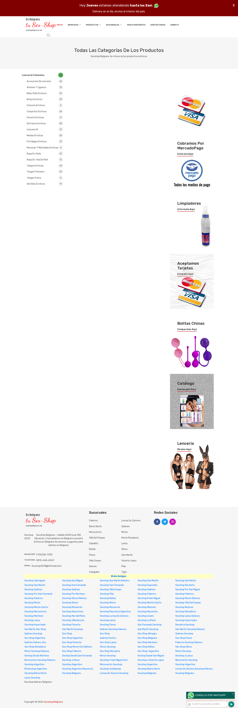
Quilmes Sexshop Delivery (113, 629)
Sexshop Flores (108, 624)
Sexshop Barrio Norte (149, 668)
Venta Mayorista (136, 25)
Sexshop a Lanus (184, 655)
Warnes (93, 566)
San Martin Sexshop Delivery (190, 629)
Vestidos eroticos (44, 183)
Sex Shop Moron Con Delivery (77, 646)
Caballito (93, 543)
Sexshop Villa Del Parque (188, 602)
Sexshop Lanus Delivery (187, 616)
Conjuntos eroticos (44, 111)
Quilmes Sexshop (33, 633)
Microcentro (95, 532)
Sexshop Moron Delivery (187, 598)
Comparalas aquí (187, 329)
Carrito (174, 25)
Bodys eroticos (44, 99)
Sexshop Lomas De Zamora (114, 616)
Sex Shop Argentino (72, 638)
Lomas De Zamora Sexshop (114, 673)
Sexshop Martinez (33, 616)
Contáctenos (157, 25)
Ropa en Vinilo (44, 153)
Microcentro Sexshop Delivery (40, 660)
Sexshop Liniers (146, 616)
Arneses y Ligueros (44, 87)
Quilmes (125, 526)
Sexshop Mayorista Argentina (115, 611)
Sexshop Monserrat (72, 607)
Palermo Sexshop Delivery (189, 642)
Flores (92, 555)
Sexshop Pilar (107, 594)
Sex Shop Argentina (34, 638)
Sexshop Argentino (34, 664)
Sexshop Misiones (147, 607)
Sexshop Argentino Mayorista (77, 668)
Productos (92, 25)
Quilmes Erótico (108, 638)
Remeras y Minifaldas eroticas (44, 147)
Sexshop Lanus (32, 620)
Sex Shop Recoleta (110, 651)
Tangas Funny (44, 177)
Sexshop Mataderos (185, 611)
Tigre (124, 572)
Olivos (124, 549)
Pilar (123, 566)
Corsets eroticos (44, 117)
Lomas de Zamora (130, 520)
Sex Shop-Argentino (148, 651)
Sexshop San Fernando (74, 585)
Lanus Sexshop (32, 677)
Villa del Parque (97, 537)
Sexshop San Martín (148, 580)
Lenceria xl (44, 129)
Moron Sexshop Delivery (36, 651)
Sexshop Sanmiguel (34, 580)
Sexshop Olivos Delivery (74, 598)
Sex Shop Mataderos (35, 646)
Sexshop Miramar (184, 607)
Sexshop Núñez (108, 598)
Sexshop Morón (32, 602)
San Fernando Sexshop (150, 624)
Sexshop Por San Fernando (38, 594)
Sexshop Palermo (147, 594)
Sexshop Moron (70, 602)
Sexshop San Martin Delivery (115, 580)
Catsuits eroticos (44, 105)
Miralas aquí (184, 449)
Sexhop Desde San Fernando (77, 655)
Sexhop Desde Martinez (36, 655)
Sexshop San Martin (185, 580)
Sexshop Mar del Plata (73, 616)
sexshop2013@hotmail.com (47, 566)
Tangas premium (44, 171)
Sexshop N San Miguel (149, 598)
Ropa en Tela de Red (44, 159)
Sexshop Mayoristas (72, 611)
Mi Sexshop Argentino (35, 668)
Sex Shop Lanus (108, 642)
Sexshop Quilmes (33, 589)
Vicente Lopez (128, 560)
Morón (124, 532)
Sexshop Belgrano (71, 673)
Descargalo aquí (186, 389)
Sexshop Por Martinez (73, 594)
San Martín (127, 555)
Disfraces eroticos (44, 123)
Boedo (92, 549)
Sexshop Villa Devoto (73, 620)
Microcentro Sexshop (186, 660)
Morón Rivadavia (129, 537)
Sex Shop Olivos (183, 646)
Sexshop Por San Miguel (187, 589)
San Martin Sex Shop (35, 629)
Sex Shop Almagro (147, 633)
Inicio (60, 25)
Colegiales (94, 572)
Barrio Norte (95, 526)
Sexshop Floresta (71, 624)
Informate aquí (186, 209)
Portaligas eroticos (44, 141)
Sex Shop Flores (183, 638)
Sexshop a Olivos (71, 660)
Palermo (93, 520)
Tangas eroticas (44, 165)
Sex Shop (67, 633)
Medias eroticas (44, 135)
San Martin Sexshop (72, 629)
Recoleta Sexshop (184, 624)
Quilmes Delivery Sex (35, 642)
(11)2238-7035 (44, 554)
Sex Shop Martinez (147, 642)
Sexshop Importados (186, 620)
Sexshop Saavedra (147, 585)
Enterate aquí (185, 154)
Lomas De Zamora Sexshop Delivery (194, 668)
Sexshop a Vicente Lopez (151, 660)
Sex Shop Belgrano (147, 638)
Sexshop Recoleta (184, 585)
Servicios (73, 25)
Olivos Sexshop (108, 646)
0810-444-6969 (45, 560)
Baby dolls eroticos (44, 93)
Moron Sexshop (183, 651)
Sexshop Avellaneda (110, 668)
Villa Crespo (95, 560)
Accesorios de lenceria (44, 81)
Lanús (124, 543)
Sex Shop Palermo (71, 651)
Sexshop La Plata (147, 620)
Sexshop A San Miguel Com (114, 660)
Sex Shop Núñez (146, 646)
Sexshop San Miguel (72, 580)
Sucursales (113, 25)
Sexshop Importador (35, 624)
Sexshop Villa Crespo (110, 589)
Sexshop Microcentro (35, 611)
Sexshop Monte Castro (149, 602)
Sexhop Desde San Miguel (151, 655)
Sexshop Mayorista (148, 611)
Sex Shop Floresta (71, 642)
